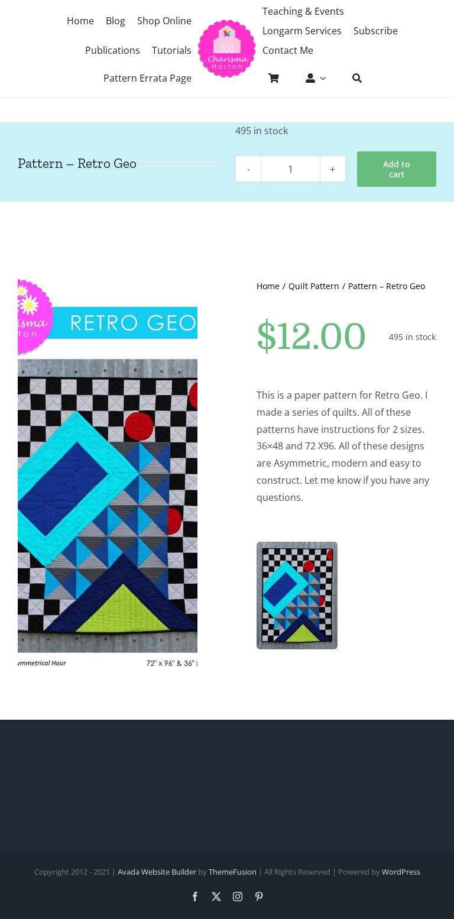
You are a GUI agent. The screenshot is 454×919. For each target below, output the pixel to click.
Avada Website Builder (157, 871)
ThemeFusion (233, 871)
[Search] (351, 78)
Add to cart (396, 169)
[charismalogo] (226, 23)
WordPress (401, 871)
